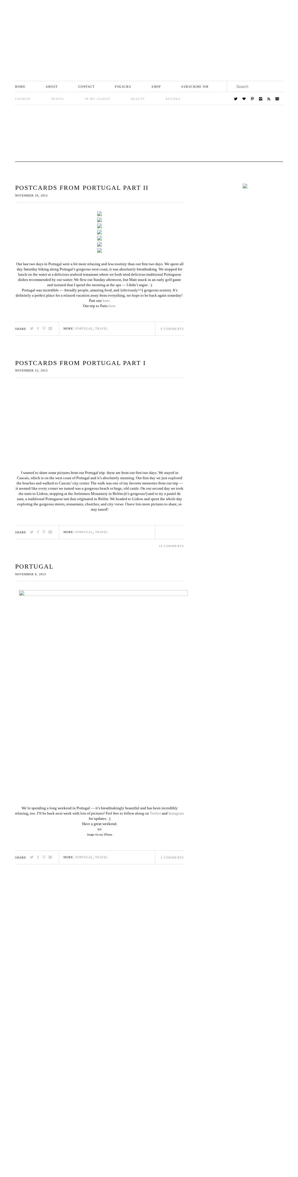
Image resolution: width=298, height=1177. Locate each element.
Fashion (23, 98)
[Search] (277, 86)
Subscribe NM (194, 86)
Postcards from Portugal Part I (80, 363)
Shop (156, 86)
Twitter (155, 813)
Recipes (173, 98)
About (52, 86)
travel (101, 328)
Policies (123, 86)
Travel (58, 98)
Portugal (34, 566)
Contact (86, 86)
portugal (84, 328)
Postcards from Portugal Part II (81, 187)
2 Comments (172, 857)
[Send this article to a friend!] (50, 328)
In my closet (98, 98)
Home (20, 86)
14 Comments (171, 546)
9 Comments (172, 328)
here (106, 300)
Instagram (176, 813)
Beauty (138, 98)
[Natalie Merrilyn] (149, 37)
